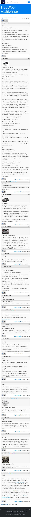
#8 (28, 295)
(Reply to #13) (14, 398)
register (7, 18)
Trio (16, 482)
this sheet (5, 499)
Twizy (20, 482)
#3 (28, 181)
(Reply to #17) (12, 473)
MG (23, 482)
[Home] (3, 2)
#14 (28, 398)
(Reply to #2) (13, 181)
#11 (28, 339)
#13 (28, 382)
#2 (28, 58)
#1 (28, 23)
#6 (28, 254)
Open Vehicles (11, 2)
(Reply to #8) (14, 310)
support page (9, 495)
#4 (28, 194)
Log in (2, 18)
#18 (28, 473)
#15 (28, 417)
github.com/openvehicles (15, 513)
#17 (28, 453)
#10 (28, 324)
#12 (28, 356)
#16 (28, 433)
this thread (15, 491)
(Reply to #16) (12, 453)
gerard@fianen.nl (5, 319)
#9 (28, 310)
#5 (28, 226)
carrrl (10, 499)
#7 (28, 266)
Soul (18, 482)
